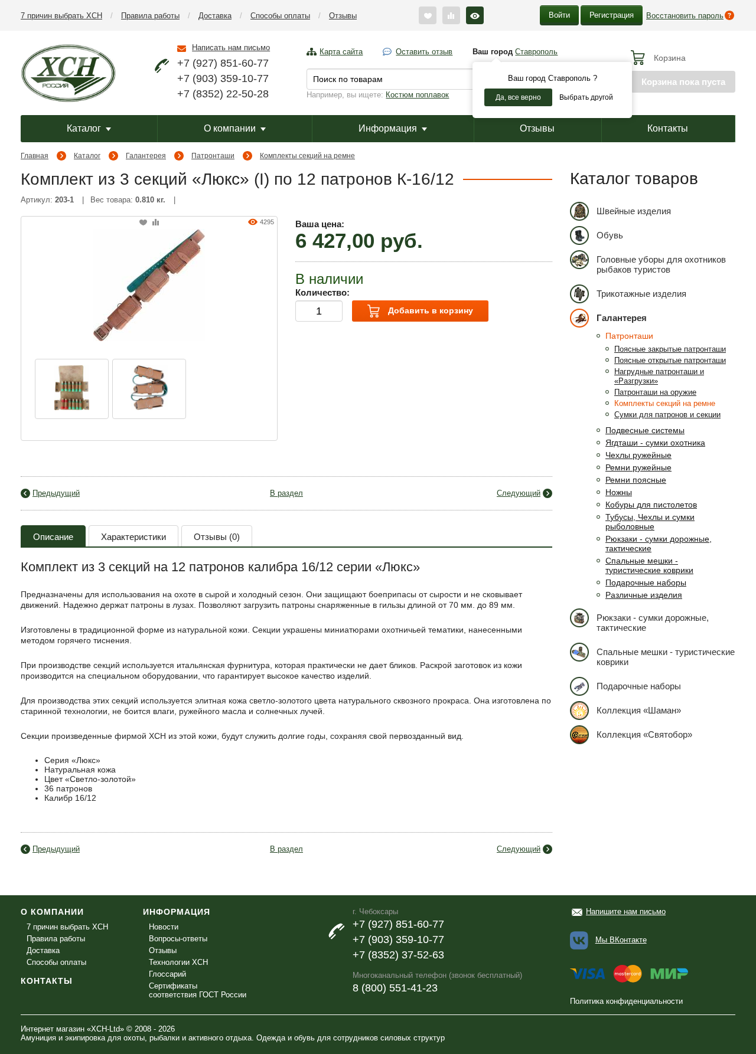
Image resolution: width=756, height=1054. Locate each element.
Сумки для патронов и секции (667, 414)
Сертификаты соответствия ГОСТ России (197, 990)
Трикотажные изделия (641, 294)
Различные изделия (643, 595)
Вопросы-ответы (178, 938)
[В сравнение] (155, 222)
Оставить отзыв (424, 51)
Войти (559, 15)
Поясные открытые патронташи (670, 360)
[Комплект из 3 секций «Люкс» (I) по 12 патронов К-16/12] (149, 284)
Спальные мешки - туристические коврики (649, 565)
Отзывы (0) (217, 537)
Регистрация (611, 15)
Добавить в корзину (429, 310)
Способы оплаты (280, 15)
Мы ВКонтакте (621, 939)
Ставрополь (536, 51)
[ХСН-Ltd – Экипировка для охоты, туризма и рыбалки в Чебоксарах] (68, 72)
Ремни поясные (635, 480)
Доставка (215, 15)
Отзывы (343, 15)
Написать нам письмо (231, 47)
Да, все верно (518, 97)
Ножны (618, 492)
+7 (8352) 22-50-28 (223, 94)
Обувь (610, 235)
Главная (34, 156)
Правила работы (150, 15)
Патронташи (212, 156)
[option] (72, 389)
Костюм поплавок (417, 94)
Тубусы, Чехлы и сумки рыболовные (650, 521)
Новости (163, 926)
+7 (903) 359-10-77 (223, 78)
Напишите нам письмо (626, 911)
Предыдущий (56, 493)
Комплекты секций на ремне (307, 156)
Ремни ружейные (638, 467)
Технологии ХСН (178, 962)
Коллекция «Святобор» (644, 734)
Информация (388, 128)
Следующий (518, 493)
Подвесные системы (645, 430)
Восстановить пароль (685, 15)
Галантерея (146, 156)
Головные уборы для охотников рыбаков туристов (661, 264)
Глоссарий (167, 974)
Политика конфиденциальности (626, 1001)
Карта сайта (341, 51)
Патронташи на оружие (655, 392)
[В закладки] (143, 222)
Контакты (667, 128)
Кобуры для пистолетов (651, 504)
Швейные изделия (634, 211)
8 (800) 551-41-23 (395, 988)
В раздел (286, 493)
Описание (53, 537)
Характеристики (133, 537)
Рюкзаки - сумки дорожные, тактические (653, 623)
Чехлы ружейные (638, 455)
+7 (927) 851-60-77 (223, 63)
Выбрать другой (586, 97)
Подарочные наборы (645, 582)
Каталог (84, 128)
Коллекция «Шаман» (639, 710)
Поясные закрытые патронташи (670, 349)
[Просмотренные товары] (475, 15)
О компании (230, 128)
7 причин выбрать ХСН (61, 15)
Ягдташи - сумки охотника (655, 442)
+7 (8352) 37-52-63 (398, 955)
